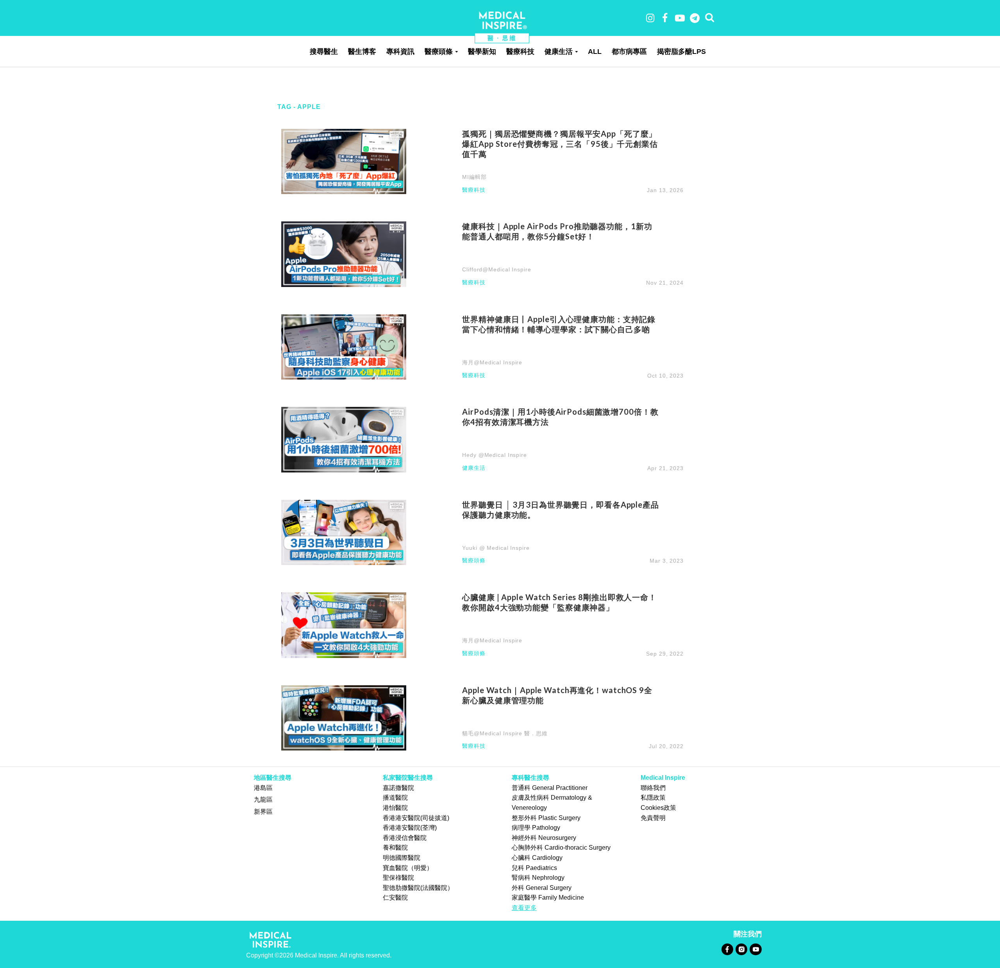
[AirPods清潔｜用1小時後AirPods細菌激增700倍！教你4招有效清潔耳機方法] (343, 439)
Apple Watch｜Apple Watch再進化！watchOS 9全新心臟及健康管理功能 (557, 695)
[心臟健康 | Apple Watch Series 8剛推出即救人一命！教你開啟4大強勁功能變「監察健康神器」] (343, 624)
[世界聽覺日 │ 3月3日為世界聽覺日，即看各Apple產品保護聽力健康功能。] (343, 532)
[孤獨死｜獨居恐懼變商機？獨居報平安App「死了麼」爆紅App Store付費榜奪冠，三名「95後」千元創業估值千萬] (343, 161)
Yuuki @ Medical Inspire (495, 548)
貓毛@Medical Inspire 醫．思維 (504, 733)
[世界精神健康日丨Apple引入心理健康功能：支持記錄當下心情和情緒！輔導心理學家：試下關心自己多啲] (343, 346)
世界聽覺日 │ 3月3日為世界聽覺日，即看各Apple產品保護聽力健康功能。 (560, 509)
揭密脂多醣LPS (681, 51)
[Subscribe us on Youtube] (755, 949)
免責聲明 (653, 818)
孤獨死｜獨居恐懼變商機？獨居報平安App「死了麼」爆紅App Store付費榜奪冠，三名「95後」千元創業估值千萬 (560, 144)
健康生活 (559, 51)
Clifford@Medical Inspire (496, 269)
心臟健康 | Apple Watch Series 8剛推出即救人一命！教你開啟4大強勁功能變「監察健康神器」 (559, 602)
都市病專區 (629, 51)
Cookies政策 (658, 807)
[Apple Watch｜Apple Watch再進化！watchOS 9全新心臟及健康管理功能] (343, 717)
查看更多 (524, 907)
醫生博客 (362, 51)
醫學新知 (482, 51)
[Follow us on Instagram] (741, 949)
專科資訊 (400, 51)
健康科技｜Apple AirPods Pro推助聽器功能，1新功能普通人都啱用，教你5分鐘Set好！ (557, 231)
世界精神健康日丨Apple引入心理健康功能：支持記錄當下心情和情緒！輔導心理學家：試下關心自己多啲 (558, 324)
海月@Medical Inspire (492, 362)
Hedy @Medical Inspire (494, 455)
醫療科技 (520, 51)
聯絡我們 (653, 787)
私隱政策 (653, 797)
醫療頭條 (439, 51)
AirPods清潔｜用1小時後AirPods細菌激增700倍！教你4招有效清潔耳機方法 (560, 416)
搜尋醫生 (324, 51)
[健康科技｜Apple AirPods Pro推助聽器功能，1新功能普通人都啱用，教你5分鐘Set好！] (343, 253)
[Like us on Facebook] (727, 949)
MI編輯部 (474, 177)
